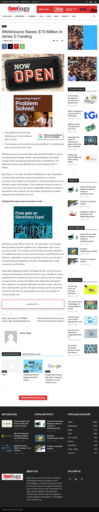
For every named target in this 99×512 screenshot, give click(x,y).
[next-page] (7, 387)
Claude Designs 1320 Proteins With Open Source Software (21, 423)
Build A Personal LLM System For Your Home (74, 126)
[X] (95, 2)
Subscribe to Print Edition (10, 2)
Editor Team (8, 41)
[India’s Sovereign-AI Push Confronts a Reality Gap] (90, 114)
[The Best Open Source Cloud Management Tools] (90, 320)
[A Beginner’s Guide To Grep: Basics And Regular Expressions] (73, 213)
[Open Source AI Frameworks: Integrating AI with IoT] (90, 333)
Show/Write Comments (33, 397)
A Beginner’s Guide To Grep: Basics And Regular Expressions (88, 214)
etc (10, 23)
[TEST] (11, 366)
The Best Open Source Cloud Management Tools (75, 319)
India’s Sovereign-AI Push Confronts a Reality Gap (75, 113)
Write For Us (25, 2)
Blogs (15, 23)
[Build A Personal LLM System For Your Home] (90, 127)
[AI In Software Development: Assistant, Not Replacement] (90, 99)
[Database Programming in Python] (73, 251)
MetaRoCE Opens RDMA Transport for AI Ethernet (22, 448)
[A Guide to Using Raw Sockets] (73, 203)
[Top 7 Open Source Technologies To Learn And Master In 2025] (90, 305)
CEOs (48, 16)
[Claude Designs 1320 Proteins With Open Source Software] (7, 423)
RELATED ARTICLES (11, 354)
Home (4, 23)
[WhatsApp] (22, 46)
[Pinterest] (16, 46)
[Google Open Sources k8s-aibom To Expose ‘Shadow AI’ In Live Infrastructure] (54, 366)
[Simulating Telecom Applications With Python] (32, 366)
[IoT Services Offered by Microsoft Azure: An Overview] (90, 348)
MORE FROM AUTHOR (31, 354)
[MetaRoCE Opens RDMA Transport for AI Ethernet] (7, 448)
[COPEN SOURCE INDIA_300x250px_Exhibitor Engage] (82, 49)
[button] (94, 16)
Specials (65, 16)
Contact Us (35, 2)
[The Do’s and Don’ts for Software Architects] (90, 289)
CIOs (41, 16)
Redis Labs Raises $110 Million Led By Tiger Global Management (16, 319)
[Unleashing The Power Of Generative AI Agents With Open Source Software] (90, 140)
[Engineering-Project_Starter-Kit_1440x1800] (33, 126)
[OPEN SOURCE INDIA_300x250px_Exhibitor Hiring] (82, 80)
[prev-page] (3, 387)
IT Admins (31, 16)
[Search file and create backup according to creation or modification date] (73, 189)
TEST (4, 375)
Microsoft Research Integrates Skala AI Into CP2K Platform (21, 436)
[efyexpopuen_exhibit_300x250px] (33, 240)
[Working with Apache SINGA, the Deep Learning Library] (90, 158)
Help (74, 16)
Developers (19, 16)
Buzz (56, 16)
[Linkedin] (91, 2)
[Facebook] (87, 2)
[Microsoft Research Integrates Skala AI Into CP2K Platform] (7, 435)
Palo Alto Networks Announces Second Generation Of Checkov (50, 319)
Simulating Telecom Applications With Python (31, 377)
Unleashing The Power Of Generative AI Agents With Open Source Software (74, 141)
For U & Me (7, 16)
